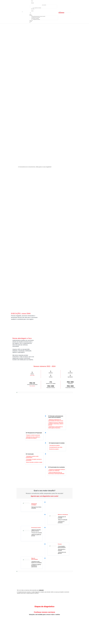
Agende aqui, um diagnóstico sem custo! (44, 496)
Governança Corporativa (35, 18)
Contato (31, 21)
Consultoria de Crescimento (35, 17)
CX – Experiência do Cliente (35, 19)
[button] (30, 22)
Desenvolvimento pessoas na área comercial (38, 16)
